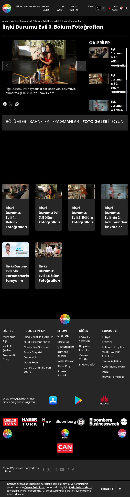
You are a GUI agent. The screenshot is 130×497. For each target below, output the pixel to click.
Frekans (107, 342)
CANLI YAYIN (115, 8)
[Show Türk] (65, 433)
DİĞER (90, 6)
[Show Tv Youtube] (62, 469)
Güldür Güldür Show (37, 342)
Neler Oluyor (65, 361)
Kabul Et (107, 489)
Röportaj (63, 342)
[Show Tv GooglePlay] (79, 400)
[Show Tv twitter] (11, 104)
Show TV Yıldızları (84, 339)
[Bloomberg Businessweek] (108, 422)
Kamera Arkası (62, 354)
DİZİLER (18, 6)
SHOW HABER (45, 8)
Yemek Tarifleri (84, 357)
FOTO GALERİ (95, 121)
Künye (106, 337)
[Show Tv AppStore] (53, 400)
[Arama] (126, 8)
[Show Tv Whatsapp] (17, 104)
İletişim (106, 372)
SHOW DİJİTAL (74, 8)
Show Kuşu (64, 366)
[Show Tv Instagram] (55, 469)
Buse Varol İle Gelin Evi (38, 337)
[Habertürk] (10, 422)
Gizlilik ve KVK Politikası (111, 354)
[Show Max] (122, 433)
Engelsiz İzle (87, 364)
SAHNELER (39, 121)
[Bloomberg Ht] (70, 422)
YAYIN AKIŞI (60, 8)
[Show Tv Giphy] (68, 469)
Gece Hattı (31, 357)
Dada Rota (31, 362)
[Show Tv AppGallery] (104, 400)
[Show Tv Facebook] (43, 469)
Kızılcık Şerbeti (7, 348)
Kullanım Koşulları (113, 347)
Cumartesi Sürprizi (36, 347)
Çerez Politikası (34, 487)
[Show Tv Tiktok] (73, 469)
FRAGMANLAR (65, 121)
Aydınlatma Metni (80, 487)
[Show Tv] (6, 8)
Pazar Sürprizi (33, 352)
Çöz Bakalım (65, 347)
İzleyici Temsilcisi (113, 377)
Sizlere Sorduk (62, 373)
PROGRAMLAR (32, 6)
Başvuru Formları (84, 348)
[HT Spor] (46, 422)
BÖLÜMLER (16, 121)
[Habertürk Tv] (29, 422)
